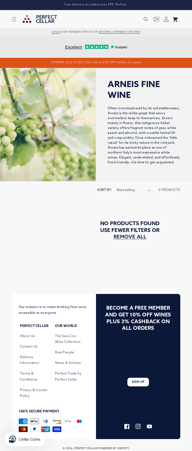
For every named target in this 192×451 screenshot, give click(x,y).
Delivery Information (29, 360)
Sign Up (138, 382)
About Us (27, 336)
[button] (14, 19)
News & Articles (68, 363)
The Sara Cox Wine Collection (68, 339)
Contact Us (29, 346)
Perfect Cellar (85, 448)
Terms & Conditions (28, 376)
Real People (64, 352)
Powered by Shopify (113, 448)
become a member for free (119, 32)
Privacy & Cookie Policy (33, 393)
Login (56, 32)
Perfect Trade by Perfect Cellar (68, 376)
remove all (130, 237)
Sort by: (104, 190)
